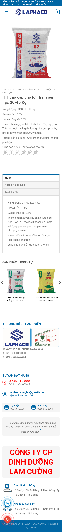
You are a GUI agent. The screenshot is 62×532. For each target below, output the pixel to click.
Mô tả (8, 178)
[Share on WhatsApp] (5, 152)
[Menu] (6, 12)
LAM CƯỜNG (39, 523)
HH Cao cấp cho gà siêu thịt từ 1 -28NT (46, 299)
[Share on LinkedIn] (35, 152)
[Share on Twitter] (17, 152)
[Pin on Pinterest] (29, 152)
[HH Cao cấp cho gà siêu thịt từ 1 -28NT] (46, 280)
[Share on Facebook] (11, 152)
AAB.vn (33, 527)
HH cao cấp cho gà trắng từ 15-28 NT (16, 299)
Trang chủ (8, 89)
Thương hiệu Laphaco (30, 89)
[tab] (31, 177)
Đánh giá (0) (11, 192)
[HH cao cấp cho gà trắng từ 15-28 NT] (15, 280)
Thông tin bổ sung (15, 185)
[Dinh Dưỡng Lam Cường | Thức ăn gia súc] (31, 12)
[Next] (59, 289)
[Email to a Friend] (23, 152)
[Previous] (2, 289)
